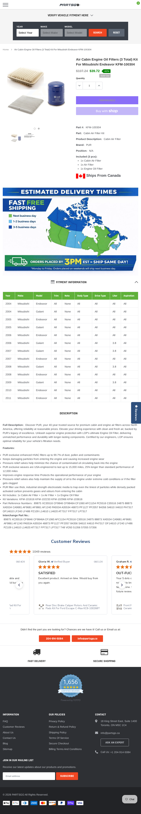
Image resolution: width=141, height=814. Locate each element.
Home (6, 49)
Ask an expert (114, 742)
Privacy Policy (57, 721)
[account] (127, 4)
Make (44, 26)
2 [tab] (39, 129)
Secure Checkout (59, 743)
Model (69, 26)
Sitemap (7, 749)
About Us (8, 732)
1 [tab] (35, 129)
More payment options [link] (107, 120)
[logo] (70, 4)
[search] (15, 4)
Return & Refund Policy (62, 726)
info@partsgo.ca (110, 733)
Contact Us (9, 737)
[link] (16, 138)
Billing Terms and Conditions (65, 749)
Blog (5, 743)
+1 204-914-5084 (120, 752)
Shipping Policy (57, 732)
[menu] (5, 4)
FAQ (5, 721)
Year (20, 26)
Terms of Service (59, 737)
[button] (19, 585)
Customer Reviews (70, 541)
